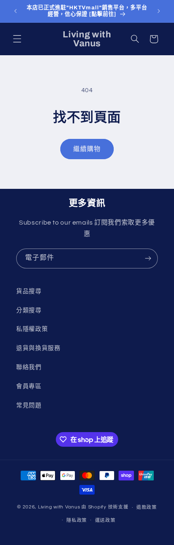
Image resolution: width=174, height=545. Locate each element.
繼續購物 (87, 149)
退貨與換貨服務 (38, 348)
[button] (17, 39)
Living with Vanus (59, 507)
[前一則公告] (15, 11)
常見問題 (29, 405)
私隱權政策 (32, 329)
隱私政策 (76, 520)
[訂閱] (148, 258)
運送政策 (105, 520)
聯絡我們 (29, 367)
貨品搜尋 (29, 291)
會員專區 (29, 386)
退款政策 (146, 507)
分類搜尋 (29, 310)
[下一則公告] (159, 11)
